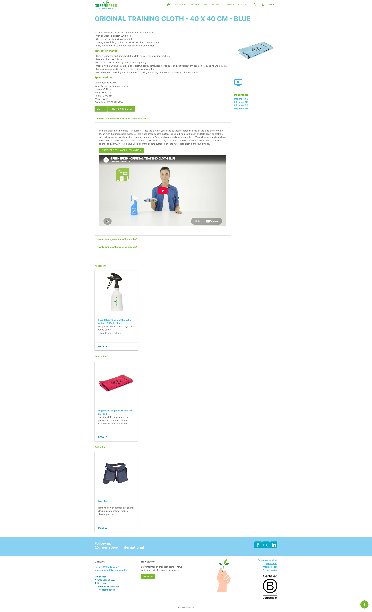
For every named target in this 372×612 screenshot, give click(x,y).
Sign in (101, 109)
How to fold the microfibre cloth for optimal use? (122, 118)
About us (217, 4)
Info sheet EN (241, 108)
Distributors (199, 4)
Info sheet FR (241, 102)
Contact (243, 4)
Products (181, 4)
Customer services (267, 560)
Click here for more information (121, 150)
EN (270, 4)
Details (102, 346)
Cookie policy (270, 566)
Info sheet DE (241, 105)
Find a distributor (121, 109)
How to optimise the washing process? (117, 247)
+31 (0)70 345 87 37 (108, 566)
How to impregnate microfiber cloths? (117, 239)
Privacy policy (269, 570)
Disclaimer (271, 563)
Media (230, 4)
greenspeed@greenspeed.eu (112, 570)
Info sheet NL (241, 98)
